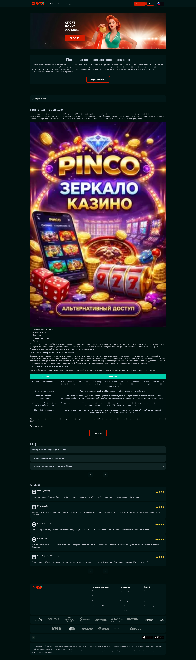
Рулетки (146, 601)
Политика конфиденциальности (102, 596)
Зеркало (98, 433)
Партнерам (123, 606)
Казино (146, 587)
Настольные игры (149, 606)
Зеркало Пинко (98, 79)
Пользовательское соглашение (102, 591)
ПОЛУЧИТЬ (75, 38)
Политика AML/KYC (98, 606)
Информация (126, 587)
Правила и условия (100, 587)
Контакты (123, 596)
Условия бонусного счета (128, 591)
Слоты (145, 596)
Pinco (145, 591)
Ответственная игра (98, 601)
